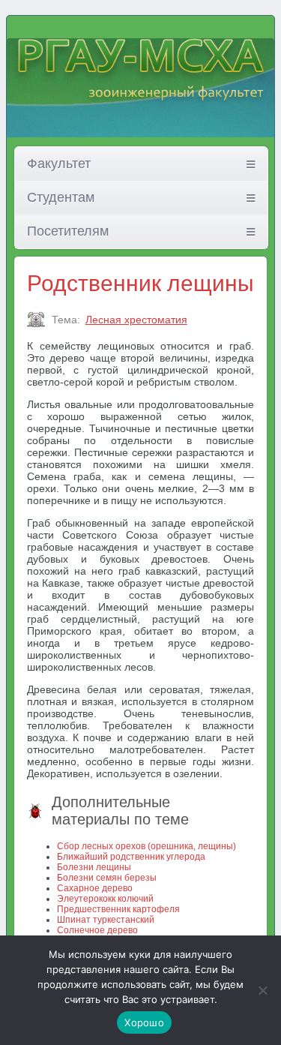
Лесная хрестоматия (136, 320)
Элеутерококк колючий (105, 898)
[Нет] (262, 990)
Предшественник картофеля (118, 909)
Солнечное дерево (97, 930)
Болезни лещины (94, 867)
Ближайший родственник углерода (131, 856)
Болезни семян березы (107, 877)
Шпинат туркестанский (105, 919)
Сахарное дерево (95, 888)
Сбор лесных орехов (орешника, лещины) (146, 846)
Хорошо (144, 1022)
